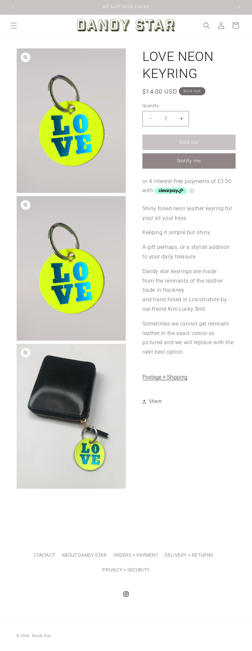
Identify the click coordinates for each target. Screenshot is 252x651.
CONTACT (44, 555)
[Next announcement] (239, 7)
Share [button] (155, 401)
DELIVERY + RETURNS (189, 555)
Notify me (189, 161)
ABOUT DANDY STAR (84, 555)
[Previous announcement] (13, 7)
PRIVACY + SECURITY (126, 569)
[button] (14, 25)
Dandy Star (42, 636)
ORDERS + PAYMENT (135, 555)
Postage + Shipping (164, 377)
